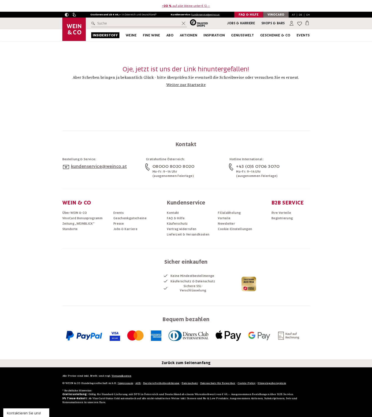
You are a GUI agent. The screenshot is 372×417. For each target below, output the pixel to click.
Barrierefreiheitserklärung (161, 383)
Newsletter (226, 224)
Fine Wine (151, 35)
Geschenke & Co (275, 35)
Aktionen (188, 35)
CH (308, 14)
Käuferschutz (177, 224)
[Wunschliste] (299, 23)
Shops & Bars (273, 23)
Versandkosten (121, 375)
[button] (66, 15)
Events (303, 35)
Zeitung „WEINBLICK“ (78, 224)
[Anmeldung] (292, 23)
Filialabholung (229, 213)
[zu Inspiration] (230, 35)
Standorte (70, 229)
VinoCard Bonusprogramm (82, 218)
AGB (138, 383)
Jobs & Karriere (241, 23)
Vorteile (224, 218)
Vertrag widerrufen (181, 229)
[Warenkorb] (307, 22)
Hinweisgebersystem (272, 383)
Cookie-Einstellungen (235, 229)
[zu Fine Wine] (165, 35)
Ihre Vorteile (281, 213)
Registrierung (282, 218)
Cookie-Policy (247, 383)
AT (293, 14)
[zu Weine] (142, 35)
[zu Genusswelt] (259, 35)
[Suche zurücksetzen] (183, 23)
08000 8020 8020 (173, 166)
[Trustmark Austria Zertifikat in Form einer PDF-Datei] (248, 284)
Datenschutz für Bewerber (217, 383)
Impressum (125, 383)
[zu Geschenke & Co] (296, 35)
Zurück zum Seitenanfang (186, 362)
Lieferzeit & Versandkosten (188, 234)
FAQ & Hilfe (176, 218)
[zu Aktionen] (202, 35)
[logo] (74, 29)
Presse (118, 224)
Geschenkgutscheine (130, 218)
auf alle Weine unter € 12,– (186, 6)
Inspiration (214, 35)
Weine (131, 35)
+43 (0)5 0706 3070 (257, 166)
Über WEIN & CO (74, 213)
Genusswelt (242, 35)
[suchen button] (94, 23)
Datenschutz (190, 383)
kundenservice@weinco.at (205, 14)
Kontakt (173, 213)
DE (301, 14)
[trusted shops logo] (197, 23)
